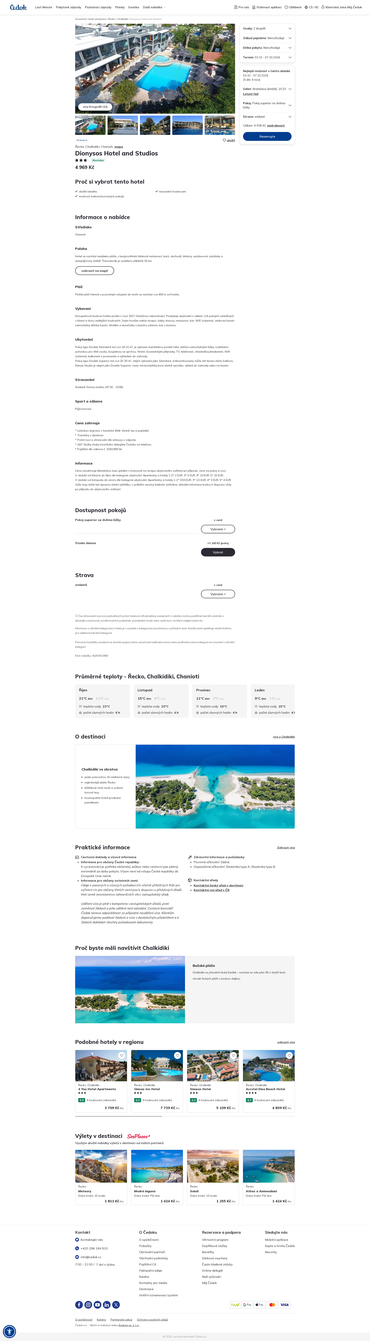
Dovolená (80, 19)
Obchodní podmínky (153, 1258)
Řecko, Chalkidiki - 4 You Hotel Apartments (94, 1054)
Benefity (208, 1252)
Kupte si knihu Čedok (280, 1246)
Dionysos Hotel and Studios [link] (146, 19)
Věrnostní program (215, 1240)
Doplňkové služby (214, 1246)
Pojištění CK (147, 1264)
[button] (9, 1331)
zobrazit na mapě (94, 271)
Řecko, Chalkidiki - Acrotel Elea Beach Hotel (267, 1054)
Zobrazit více (286, 847)
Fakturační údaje (150, 1270)
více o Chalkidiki (284, 737)
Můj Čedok (209, 1283)
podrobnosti (276, 125)
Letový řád (250, 94)
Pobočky (145, 1246)
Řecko (111, 19)
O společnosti (149, 1240)
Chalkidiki (122, 19)
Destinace (146, 1289)
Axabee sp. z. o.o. (129, 1325)
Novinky (271, 1252)
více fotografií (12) (95, 106)
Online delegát (212, 1270)
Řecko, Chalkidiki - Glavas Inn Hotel (153, 1052)
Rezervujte (267, 136)
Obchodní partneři (152, 1252)
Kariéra (144, 1277)
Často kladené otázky (217, 1264)
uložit (231, 140)
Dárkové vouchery (215, 1258)
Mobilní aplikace (276, 1240)
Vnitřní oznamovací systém (158, 1295)
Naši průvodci (211, 1277)
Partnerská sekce (121, 1319)
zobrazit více (286, 1042)
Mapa (118, 147)
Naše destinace (97, 19)
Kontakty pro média (153, 1283)
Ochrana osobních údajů (152, 1319)
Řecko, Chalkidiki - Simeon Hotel (207, 1052)
